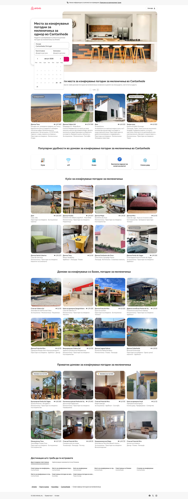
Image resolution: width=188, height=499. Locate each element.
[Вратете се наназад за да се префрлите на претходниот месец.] (37, 58)
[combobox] (52, 46)
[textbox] (43, 53)
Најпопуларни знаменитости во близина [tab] (65, 462)
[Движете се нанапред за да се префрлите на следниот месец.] (60, 58)
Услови (57, 496)
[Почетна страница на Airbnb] (36, 8)
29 (56, 83)
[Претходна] (90, 89)
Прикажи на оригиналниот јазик (110, 2)
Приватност (49, 496)
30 (60, 83)
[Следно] (97, 89)
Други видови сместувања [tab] (40, 462)
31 (37, 87)
